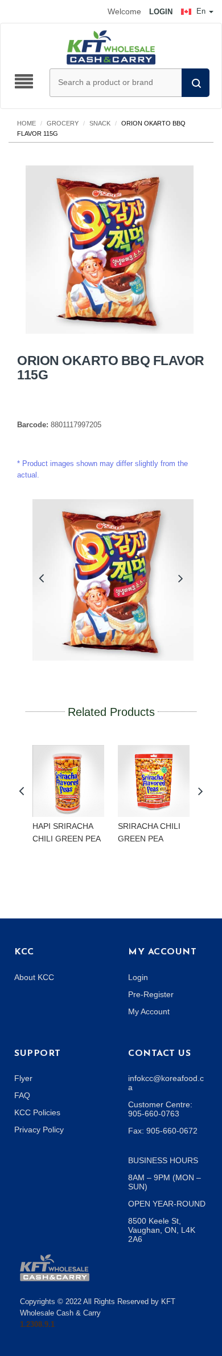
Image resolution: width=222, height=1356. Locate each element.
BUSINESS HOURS (163, 1160)
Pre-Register (151, 994)
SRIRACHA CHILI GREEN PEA (149, 832)
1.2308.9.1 (37, 1324)
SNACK (99, 123)
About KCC (34, 977)
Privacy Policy (39, 1129)
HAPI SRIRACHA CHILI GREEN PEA (66, 832)
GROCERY (63, 123)
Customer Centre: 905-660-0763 (160, 1109)
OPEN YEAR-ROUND (166, 1203)
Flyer (23, 1078)
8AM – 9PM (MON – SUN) (164, 1182)
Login (138, 977)
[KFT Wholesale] (111, 46)
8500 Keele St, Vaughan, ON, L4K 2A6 (161, 1230)
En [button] (201, 11)
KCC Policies (37, 1112)
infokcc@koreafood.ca (166, 1083)
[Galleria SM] (54, 1266)
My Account (149, 1011)
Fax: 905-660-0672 (163, 1130)
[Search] (195, 82)
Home (26, 123)
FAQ (22, 1095)
